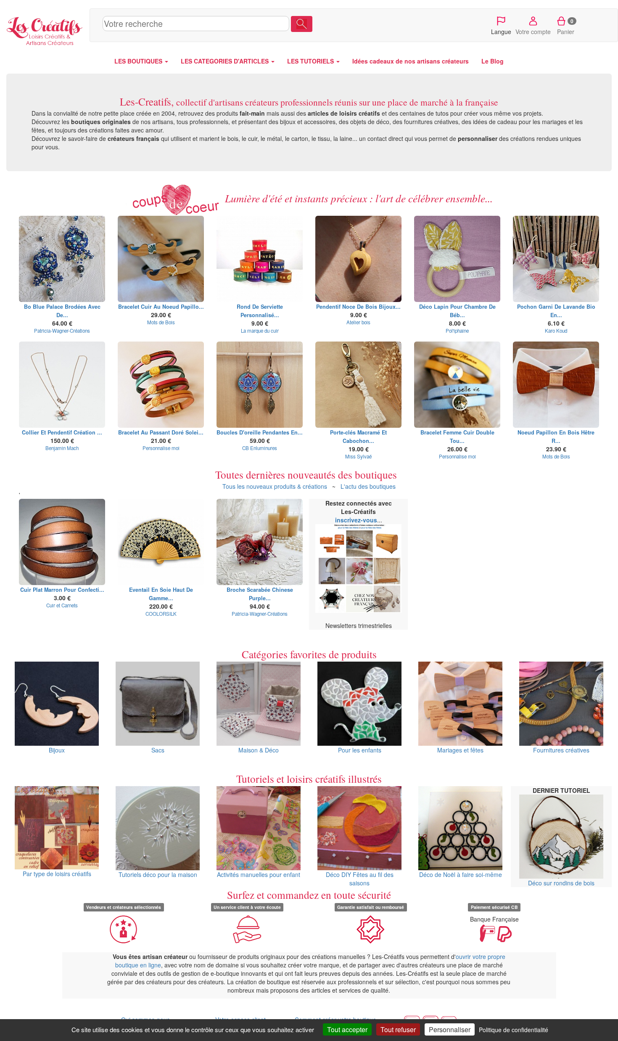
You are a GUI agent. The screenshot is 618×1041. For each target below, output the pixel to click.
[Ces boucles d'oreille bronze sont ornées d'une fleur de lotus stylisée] (260, 385)
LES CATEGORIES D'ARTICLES (225, 61)
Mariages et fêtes (460, 750)
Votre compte (533, 31)
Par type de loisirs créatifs (57, 873)
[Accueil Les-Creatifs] (44, 29)
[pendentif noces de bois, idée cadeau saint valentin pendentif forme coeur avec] (358, 259)
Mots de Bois (161, 322)
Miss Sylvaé (358, 456)
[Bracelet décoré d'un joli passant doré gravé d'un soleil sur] (161, 385)
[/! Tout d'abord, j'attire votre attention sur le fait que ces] (457, 259)
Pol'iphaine (457, 330)
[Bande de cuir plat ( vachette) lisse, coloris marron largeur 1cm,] (62, 542)
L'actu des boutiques (368, 486)
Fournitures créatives (561, 750)
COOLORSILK (161, 613)
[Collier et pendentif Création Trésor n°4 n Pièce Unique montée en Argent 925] (62, 385)
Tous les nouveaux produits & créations (274, 486)
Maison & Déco (258, 750)
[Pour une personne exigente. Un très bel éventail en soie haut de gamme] (161, 542)
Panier (565, 26)
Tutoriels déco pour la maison (158, 874)
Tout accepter (347, 1029)
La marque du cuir (260, 330)
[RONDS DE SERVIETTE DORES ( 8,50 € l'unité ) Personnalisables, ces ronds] (260, 259)
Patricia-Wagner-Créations (62, 330)
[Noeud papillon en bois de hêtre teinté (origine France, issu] (556, 385)
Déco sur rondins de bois (561, 883)
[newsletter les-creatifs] (358, 568)
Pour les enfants (359, 750)
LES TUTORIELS (311, 61)
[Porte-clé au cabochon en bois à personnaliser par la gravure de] (358, 385)
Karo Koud (556, 330)
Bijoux (57, 750)
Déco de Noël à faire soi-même (460, 874)
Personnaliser (449, 1029)
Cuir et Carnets (62, 605)
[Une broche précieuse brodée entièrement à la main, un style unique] (260, 542)
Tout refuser (398, 1029)
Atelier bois (358, 322)
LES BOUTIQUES (139, 61)
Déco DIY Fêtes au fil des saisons (360, 878)
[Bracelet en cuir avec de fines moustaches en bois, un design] (161, 259)
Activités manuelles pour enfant (258, 874)
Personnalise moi (161, 448)
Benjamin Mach (62, 448)
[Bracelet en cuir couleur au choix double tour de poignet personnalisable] (457, 385)
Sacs (157, 750)
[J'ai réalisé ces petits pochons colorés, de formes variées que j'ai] (556, 259)
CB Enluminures (259, 448)
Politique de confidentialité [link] (513, 1029)
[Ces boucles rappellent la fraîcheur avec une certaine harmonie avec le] (62, 259)
